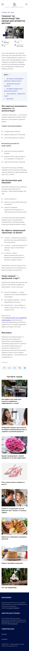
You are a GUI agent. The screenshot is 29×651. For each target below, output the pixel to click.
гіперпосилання (12, 623)
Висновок (10, 98)
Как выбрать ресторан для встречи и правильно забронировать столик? (11, 401)
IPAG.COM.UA (6, 622)
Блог (8, 12)
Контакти (4, 639)
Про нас (4, 634)
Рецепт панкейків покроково (12, 563)
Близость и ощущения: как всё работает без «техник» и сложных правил (14, 510)
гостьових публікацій (12, 608)
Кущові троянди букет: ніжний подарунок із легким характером (14, 457)
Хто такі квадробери (9, 587)
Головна (4, 12)
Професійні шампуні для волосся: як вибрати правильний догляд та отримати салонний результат (14, 429)
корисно (5, 362)
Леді (12, 12)
